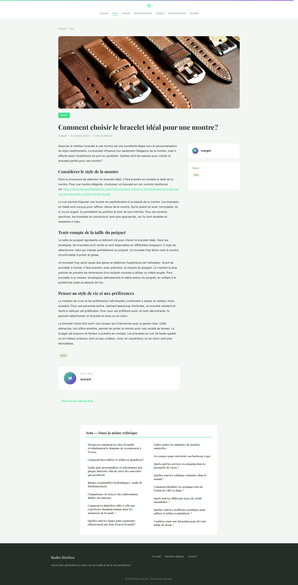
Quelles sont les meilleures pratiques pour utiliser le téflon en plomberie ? (179, 511)
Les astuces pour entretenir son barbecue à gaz (182, 456)
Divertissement (143, 13)
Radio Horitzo (62, 557)
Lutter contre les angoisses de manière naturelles (177, 446)
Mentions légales (174, 556)
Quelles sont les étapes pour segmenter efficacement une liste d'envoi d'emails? (112, 522)
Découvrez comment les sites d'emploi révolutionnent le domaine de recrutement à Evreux (114, 448)
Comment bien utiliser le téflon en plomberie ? (116, 459)
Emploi (160, 13)
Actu (115, 13)
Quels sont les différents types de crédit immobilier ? (178, 500)
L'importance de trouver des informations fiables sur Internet (113, 496)
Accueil (104, 13)
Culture (126, 13)
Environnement (177, 13)
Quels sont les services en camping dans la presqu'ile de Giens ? (179, 465)
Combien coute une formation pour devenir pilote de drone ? (180, 523)
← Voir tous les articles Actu (75, 401)
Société (194, 13)
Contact (192, 556)
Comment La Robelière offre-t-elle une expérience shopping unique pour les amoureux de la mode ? (111, 509)
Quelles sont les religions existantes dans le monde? (180, 477)
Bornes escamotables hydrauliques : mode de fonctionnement (115, 484)
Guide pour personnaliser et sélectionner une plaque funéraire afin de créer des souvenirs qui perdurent (115, 471)
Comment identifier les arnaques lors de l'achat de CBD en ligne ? (178, 488)
